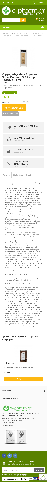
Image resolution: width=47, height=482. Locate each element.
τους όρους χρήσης (20, 475)
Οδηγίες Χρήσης (18, 175)
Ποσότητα (5, 102)
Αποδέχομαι (15, 475)
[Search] (23, 20)
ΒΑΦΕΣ (37, 34)
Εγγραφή (39, 470)
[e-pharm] (23, 10)
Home (7, 34)
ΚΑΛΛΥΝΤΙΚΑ (17, 34)
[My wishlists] (13, 2)
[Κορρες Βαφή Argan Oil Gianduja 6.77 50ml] (23, 355)
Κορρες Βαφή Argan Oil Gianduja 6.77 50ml (19, 367)
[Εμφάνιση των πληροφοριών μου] (3, 2)
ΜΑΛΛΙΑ (28, 34)
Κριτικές (28, 175)
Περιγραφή (6, 175)
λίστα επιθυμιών (11, 114)
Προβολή (10, 363)
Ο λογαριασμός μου (10, 398)
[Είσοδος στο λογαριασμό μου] (8, 2)
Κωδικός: (5, 82)
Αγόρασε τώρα (24, 379)
